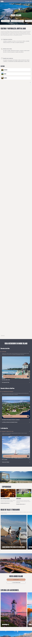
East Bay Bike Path (6, 379)
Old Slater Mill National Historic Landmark (11, 419)
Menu (28, 1)
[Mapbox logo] (3, 335)
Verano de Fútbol (5, 462)
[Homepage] (2, 1)
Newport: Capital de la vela (7, 431)
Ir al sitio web (15, 579)
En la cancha (4, 459)
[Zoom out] (30, 83)
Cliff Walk (4, 351)
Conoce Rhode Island (16, 582)
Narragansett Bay (5, 382)
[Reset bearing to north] (30, 85)
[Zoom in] (30, 82)
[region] (16, 209)
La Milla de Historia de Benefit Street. (10, 422)
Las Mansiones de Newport (7, 391)
